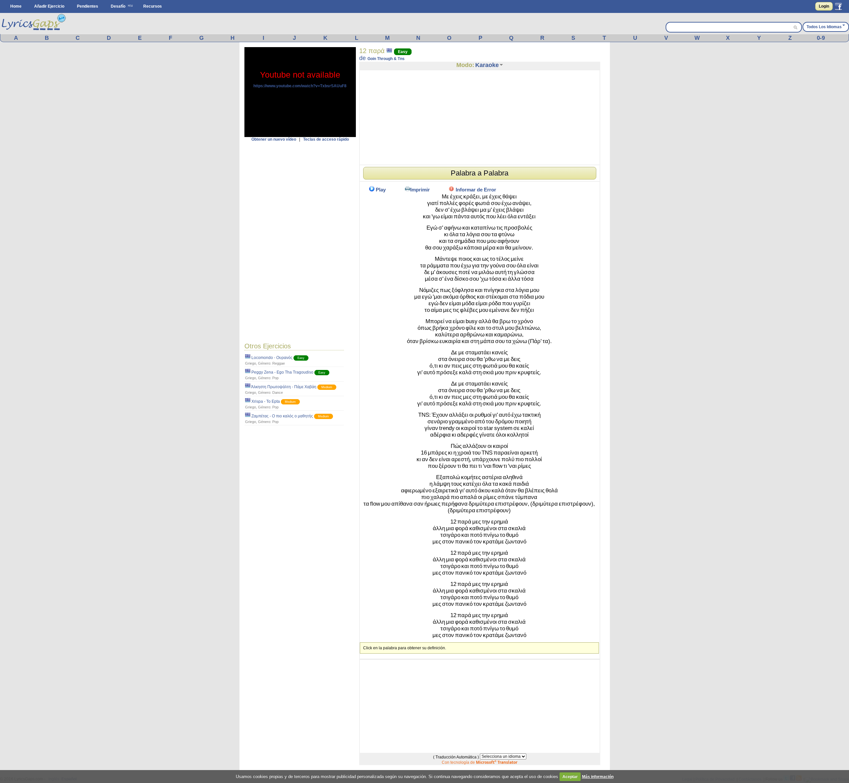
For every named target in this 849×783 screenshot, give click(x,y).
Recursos (152, 6)
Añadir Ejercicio (49, 6)
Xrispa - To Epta (265, 401)
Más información (598, 776)
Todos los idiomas (824, 27)
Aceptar (570, 776)
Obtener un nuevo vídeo (273, 139)
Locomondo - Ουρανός (272, 357)
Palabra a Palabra (479, 173)
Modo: (465, 65)
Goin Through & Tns (386, 58)
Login (824, 6)
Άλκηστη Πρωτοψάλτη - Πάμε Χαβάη (283, 387)
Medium (326, 387)
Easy (300, 358)
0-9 (821, 38)
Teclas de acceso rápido (326, 139)
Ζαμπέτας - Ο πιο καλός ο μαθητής (282, 416)
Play (381, 189)
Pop (275, 378)
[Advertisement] (300, 241)
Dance (277, 392)
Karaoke (487, 65)
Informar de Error (476, 189)
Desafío (118, 6)
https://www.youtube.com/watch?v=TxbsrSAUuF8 (300, 86)
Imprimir (420, 189)
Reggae (278, 363)
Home (16, 6)
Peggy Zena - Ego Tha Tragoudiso (282, 372)
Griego (250, 363)
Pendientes (87, 6)
